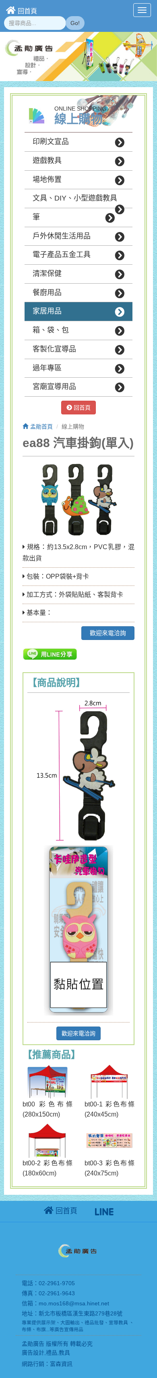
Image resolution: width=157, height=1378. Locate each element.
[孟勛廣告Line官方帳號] (104, 1211)
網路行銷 (33, 1364)
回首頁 (27, 11)
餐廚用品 (47, 293)
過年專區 (47, 368)
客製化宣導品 (54, 349)
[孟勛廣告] (78, 1252)
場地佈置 (47, 180)
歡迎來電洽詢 (108, 632)
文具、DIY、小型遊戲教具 (75, 198)
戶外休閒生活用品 (62, 236)
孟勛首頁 (41, 426)
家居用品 (47, 311)
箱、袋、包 (51, 330)
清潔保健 (47, 274)
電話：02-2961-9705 (48, 1283)
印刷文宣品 (51, 142)
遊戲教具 (47, 161)
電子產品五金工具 (62, 255)
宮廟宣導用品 (54, 387)
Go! (75, 23)
